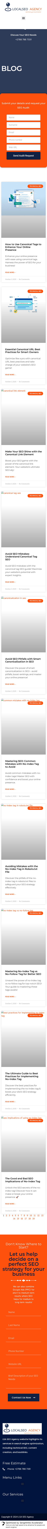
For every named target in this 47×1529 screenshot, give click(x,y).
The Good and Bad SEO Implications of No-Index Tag (22, 1180)
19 (34, 1218)
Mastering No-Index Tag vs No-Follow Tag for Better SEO (23, 973)
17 (26, 1218)
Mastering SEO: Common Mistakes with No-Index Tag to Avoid (22, 764)
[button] (23, 18)
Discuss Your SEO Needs (23, 35)
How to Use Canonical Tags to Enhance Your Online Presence (23, 247)
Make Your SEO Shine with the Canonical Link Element (23, 453)
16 (22, 1218)
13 (42, 1215)
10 (31, 1215)
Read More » (10, 272)
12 (38, 1215)
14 (14, 1218)
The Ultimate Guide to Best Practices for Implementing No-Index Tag (21, 1076)
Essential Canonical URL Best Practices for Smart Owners (22, 351)
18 (30, 1218)
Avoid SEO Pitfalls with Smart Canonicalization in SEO (23, 660)
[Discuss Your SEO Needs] (23, 27)
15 (18, 1218)
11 (35, 1215)
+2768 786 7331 (23, 39)
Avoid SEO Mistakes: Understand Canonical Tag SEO (21, 556)
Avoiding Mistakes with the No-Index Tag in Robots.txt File (21, 869)
